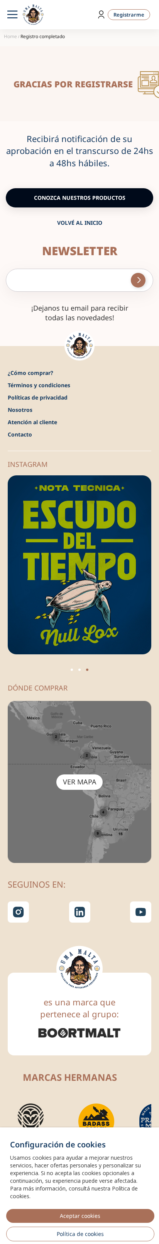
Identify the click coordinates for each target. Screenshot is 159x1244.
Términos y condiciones (39, 385)
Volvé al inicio (79, 222)
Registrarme (128, 14)
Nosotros (20, 409)
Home (10, 36)
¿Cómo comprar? (30, 372)
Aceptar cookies (80, 1215)
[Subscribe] (138, 280)
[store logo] (33, 14)
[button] (72, 670)
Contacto (20, 434)
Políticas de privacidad (38, 397)
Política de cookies (80, 1233)
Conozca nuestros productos (79, 197)
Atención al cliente (32, 422)
